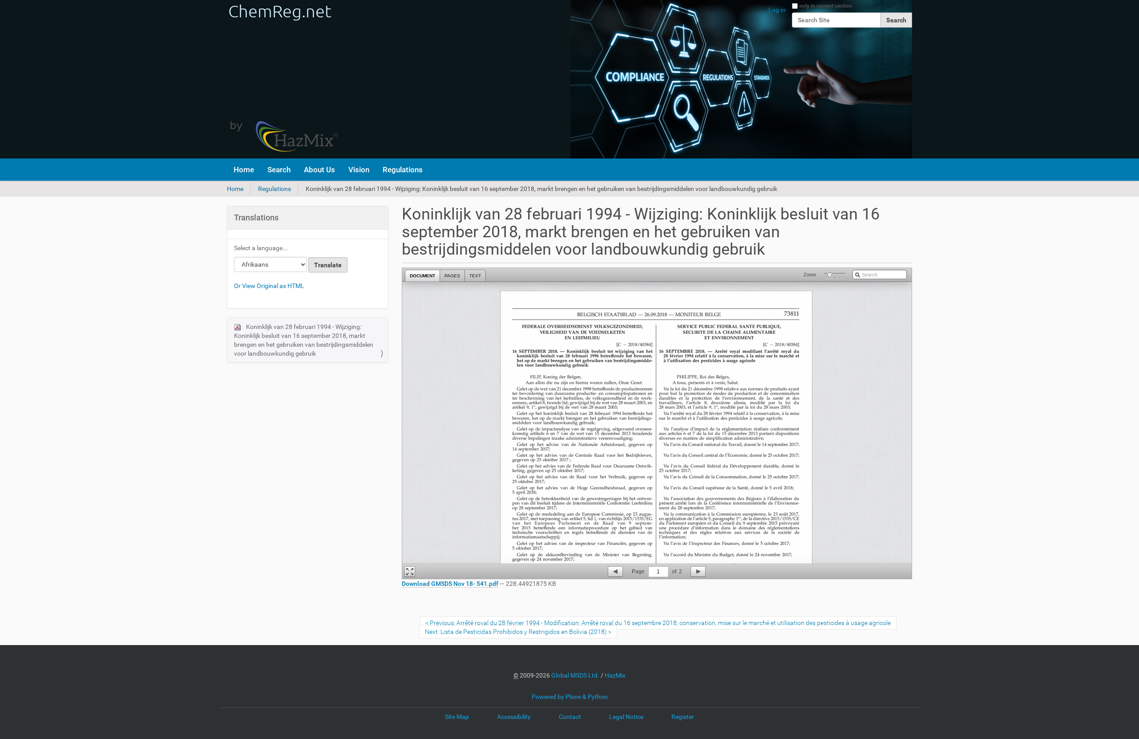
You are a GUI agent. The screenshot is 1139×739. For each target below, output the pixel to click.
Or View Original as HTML (269, 285)
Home (244, 169)
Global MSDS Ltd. (575, 675)
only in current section (825, 6)
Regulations (403, 169)
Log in (777, 9)
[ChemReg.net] (282, 79)
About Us (319, 169)
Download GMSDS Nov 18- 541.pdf (450, 583)
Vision (358, 169)
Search (279, 169)
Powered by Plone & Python (570, 696)
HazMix (615, 675)
